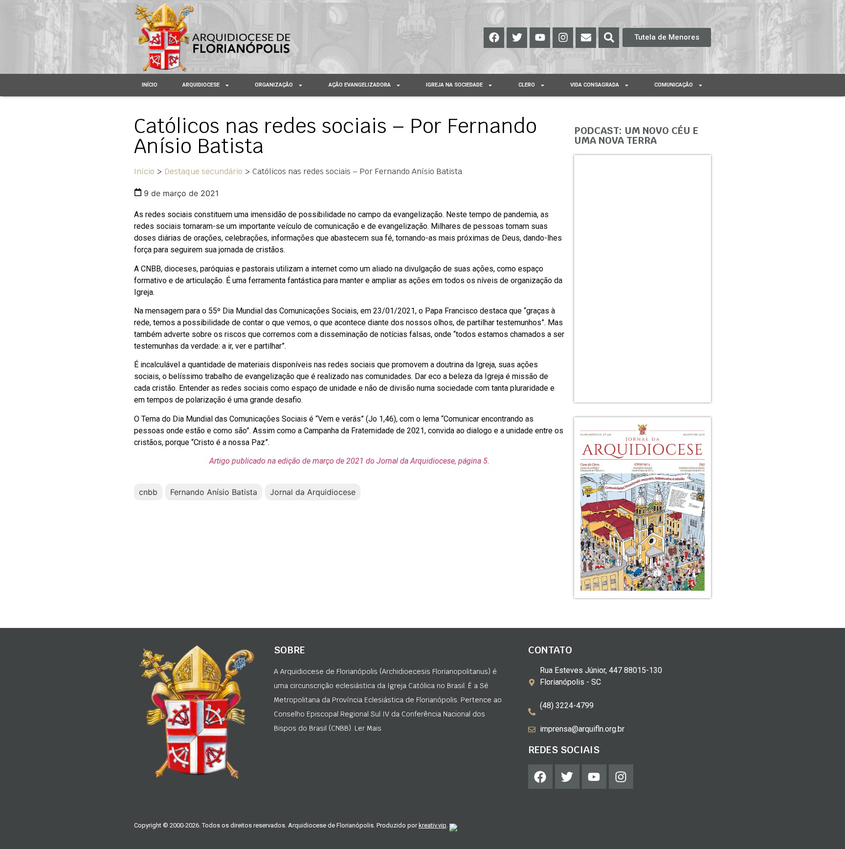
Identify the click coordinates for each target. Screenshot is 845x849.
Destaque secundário (203, 171)
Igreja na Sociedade (454, 85)
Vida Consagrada (594, 85)
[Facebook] (494, 37)
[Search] (609, 37)
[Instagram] (563, 37)
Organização (274, 85)
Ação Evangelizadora (360, 85)
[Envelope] (586, 37)
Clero (526, 85)
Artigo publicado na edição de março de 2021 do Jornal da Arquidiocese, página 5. (349, 461)
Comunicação (673, 85)
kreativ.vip (432, 825)
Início (149, 85)
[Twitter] (517, 37)
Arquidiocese (201, 85)
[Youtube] (540, 37)
